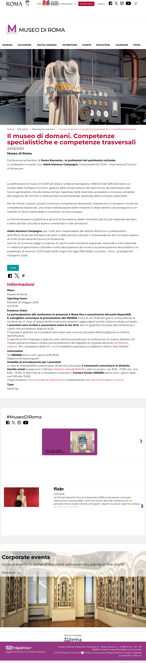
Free (13, 267)
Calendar (121, 45)
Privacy (88, 652)
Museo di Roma (42, 30)
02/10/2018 (97, 501)
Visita (136, 45)
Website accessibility (130, 654)
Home (10, 129)
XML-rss (137, 655)
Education (103, 45)
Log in (101, 3)
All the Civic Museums (59, 3)
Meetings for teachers (43, 129)
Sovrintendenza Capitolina (45, 379)
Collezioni (24, 45)
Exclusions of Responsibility (107, 652)
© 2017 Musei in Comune (66, 652)
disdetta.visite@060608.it (70, 369)
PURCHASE (86, 3)
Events (86, 45)
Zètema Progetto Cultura (107, 379)
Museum (7, 45)
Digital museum (46, 45)
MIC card (51, 346)
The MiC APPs (54, 450)
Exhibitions (69, 45)
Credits (127, 652)
